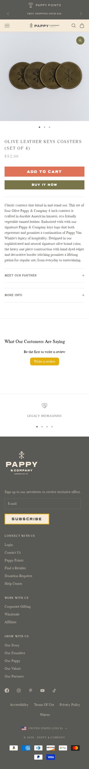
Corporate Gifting (18, 606)
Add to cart (44, 171)
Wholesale (12, 614)
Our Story (12, 645)
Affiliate (10, 622)
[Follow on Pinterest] (30, 690)
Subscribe (27, 519)
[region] (44, 411)
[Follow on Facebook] (7, 690)
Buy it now (45, 184)
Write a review (44, 361)
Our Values (13, 668)
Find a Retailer (15, 568)
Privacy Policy (70, 704)
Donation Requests (18, 576)
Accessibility (19, 704)
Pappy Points (14, 560)
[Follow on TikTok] (54, 690)
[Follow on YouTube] (42, 690)
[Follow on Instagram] (18, 690)
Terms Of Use (44, 704)
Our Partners (14, 676)
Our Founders (15, 653)
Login (9, 544)
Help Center (13, 583)
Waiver (45, 714)
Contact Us (13, 552)
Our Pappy (12, 660)
